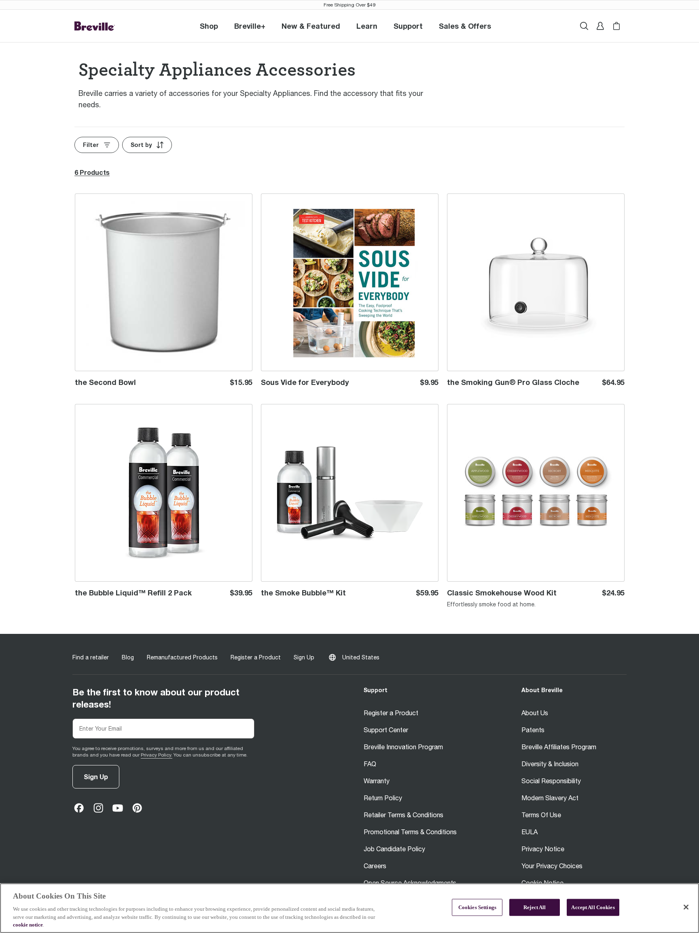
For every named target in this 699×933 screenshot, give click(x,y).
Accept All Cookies (592, 907)
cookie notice (28, 925)
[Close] (686, 907)
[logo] (94, 26)
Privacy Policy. (156, 755)
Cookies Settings (477, 907)
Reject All (534, 907)
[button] (249, 26)
